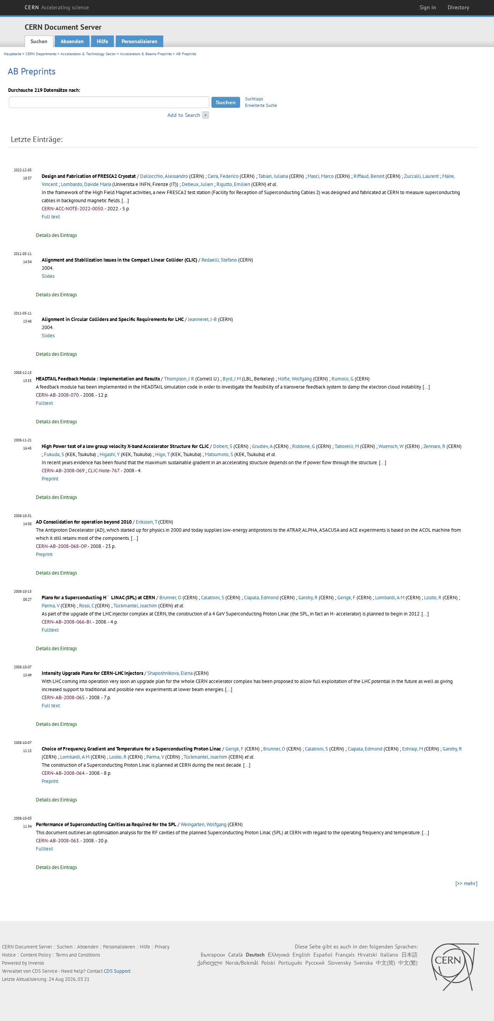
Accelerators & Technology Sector (88, 53)
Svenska (363, 962)
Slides (48, 276)
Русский (315, 962)
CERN (57, 7)
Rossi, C (86, 605)
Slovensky (339, 962)
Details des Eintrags (56, 235)
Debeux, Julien (197, 184)
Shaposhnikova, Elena (170, 673)
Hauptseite (12, 53)
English (301, 954)
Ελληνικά (278, 954)
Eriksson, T (146, 522)
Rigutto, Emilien (233, 184)
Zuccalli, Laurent (421, 176)
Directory (458, 7)
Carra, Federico (223, 176)
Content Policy (35, 955)
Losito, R (433, 597)
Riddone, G (303, 446)
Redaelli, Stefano (219, 260)
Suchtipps (254, 98)
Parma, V (50, 605)
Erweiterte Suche (261, 105)
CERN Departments (40, 53)
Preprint (50, 478)
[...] (125, 200)
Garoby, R (308, 597)
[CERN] (455, 967)
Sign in (428, 7)
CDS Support (117, 971)
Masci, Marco (321, 176)
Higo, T (162, 454)
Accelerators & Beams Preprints (146, 53)
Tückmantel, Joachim (135, 605)
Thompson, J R (179, 378)
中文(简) (385, 962)
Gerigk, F (346, 597)
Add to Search (183, 115)
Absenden (72, 41)
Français (345, 954)
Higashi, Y (110, 454)
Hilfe (102, 41)
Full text (51, 216)
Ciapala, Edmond (261, 597)
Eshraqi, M (412, 748)
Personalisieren (139, 41)
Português (290, 962)
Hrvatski (367, 954)
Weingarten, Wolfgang (204, 824)
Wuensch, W (391, 446)
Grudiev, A (262, 446)
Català (235, 954)
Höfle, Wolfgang (295, 378)
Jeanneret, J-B (202, 319)
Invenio (36, 963)
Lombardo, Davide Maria (86, 184)
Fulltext (44, 403)
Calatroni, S (212, 597)
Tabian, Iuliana (273, 176)
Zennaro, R (434, 446)
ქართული (209, 962)
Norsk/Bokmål (241, 962)
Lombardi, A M (389, 597)
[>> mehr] (466, 883)
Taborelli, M (347, 446)
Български (213, 954)
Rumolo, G (343, 378)
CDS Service (45, 971)
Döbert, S (222, 446)
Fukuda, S (54, 454)
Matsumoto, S (219, 454)
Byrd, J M (232, 378)
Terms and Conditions (78, 955)
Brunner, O (170, 597)
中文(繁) (408, 962)
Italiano (389, 954)
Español (322, 954)
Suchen (38, 41)
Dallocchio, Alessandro (164, 176)
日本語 (409, 954)
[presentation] (108, 597)
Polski (268, 962)
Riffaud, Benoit (369, 176)
